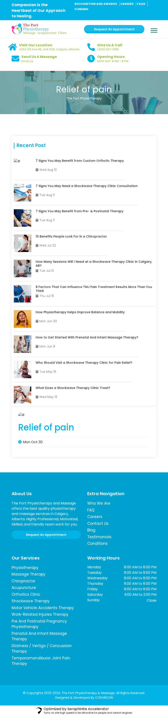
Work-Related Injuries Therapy (40, 614)
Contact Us (97, 523)
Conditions (97, 543)
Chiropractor (23, 581)
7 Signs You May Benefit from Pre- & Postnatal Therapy (79, 211)
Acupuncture (24, 587)
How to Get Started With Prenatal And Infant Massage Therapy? (87, 337)
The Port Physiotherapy (84, 98)
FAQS (141, 4)
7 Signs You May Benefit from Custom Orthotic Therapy (80, 161)
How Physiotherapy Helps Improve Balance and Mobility (80, 312)
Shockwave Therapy (31, 601)
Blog (91, 530)
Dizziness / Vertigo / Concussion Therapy (42, 648)
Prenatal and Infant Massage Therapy (39, 636)
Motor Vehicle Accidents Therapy (43, 607)
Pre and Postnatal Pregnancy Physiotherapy (39, 624)
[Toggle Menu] (154, 27)
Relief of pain (84, 89)
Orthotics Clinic (26, 594)
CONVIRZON (104, 697)
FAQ (90, 510)
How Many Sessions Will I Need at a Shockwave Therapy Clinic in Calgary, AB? (94, 264)
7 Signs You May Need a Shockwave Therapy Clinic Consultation (87, 186)
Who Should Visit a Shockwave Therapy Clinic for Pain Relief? (84, 363)
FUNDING (81, 9)
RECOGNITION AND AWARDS (96, 4)
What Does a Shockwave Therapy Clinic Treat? (73, 388)
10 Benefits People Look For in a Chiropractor (71, 236)
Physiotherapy (25, 567)
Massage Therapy (29, 574)
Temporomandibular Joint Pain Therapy (41, 660)
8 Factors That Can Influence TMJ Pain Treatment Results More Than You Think (94, 289)
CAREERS (127, 4)
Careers (94, 516)
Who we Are (98, 503)
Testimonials (99, 537)
